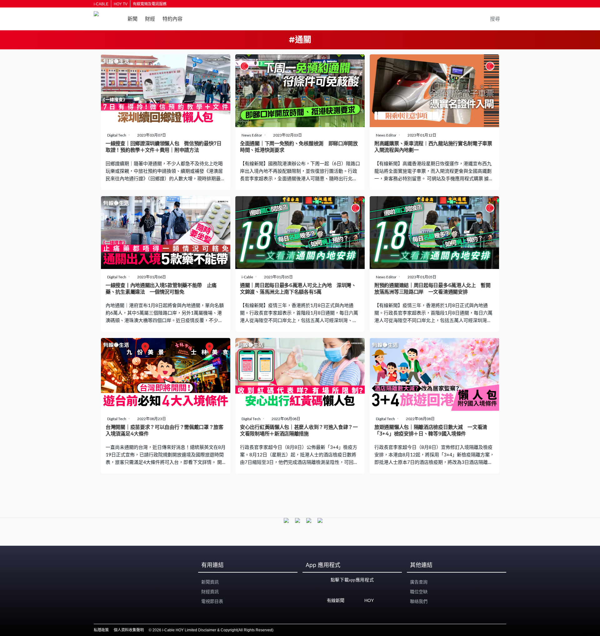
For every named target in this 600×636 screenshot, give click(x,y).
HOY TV (121, 4)
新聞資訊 (210, 582)
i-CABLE (101, 4)
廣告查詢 (419, 582)
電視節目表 (212, 601)
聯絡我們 (419, 601)
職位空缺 (419, 591)
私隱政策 (101, 630)
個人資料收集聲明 (129, 630)
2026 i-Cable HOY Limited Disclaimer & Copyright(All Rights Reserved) (212, 630)
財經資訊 (210, 591)
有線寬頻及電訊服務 (150, 4)
